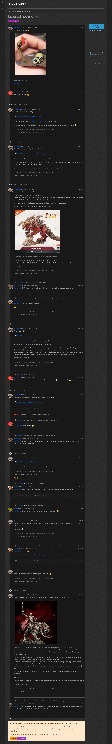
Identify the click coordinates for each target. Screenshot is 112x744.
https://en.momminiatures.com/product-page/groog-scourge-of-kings (37, 555)
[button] (2, 9)
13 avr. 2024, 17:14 (32, 146)
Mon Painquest (17, 83)
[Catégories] (2, 2)
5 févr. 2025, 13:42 (32, 521)
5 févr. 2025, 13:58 (32, 571)
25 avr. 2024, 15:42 (32, 189)
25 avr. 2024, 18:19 (32, 301)
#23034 (80, 703)
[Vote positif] (80, 86)
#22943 (80, 458)
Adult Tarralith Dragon (35, 121)
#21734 (81, 394)
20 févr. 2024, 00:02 (32, 27)
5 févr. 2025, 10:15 (29, 508)
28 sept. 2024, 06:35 (32, 394)
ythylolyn (16, 92)
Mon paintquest (54, 495)
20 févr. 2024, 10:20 (30, 92)
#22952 (80, 548)
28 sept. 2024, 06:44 (31, 423)
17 (83, 87)
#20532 (80, 146)
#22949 (80, 508)
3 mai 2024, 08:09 (32, 328)
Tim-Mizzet (17, 27)
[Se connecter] (109, 2)
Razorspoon (17, 109)
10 (83, 478)
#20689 (80, 301)
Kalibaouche (17, 285)
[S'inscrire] (109, 5)
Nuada (16, 508)
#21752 (81, 438)
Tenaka (16, 703)
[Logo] (17, 4)
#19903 (81, 92)
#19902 (81, 27)
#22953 (80, 571)
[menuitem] (109, 2)
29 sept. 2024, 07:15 (32, 438)
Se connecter (22, 738)
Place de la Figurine (13, 21)
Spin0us (16, 486)
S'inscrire (13, 738)
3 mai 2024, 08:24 (30, 377)
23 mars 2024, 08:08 (32, 109)
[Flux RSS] (50, 21)
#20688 (80, 285)
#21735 (81, 423)
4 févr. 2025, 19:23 (30, 486)
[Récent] (2, 5)
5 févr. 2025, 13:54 (30, 548)
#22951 (81, 521)
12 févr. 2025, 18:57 (29, 703)
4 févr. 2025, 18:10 (32, 458)
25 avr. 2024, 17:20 (32, 285)
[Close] (82, 723)
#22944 (80, 486)
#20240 (80, 109)
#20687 (80, 189)
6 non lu (94, 60)
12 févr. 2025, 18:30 (32, 595)
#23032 (80, 595)
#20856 (80, 377)
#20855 (80, 328)
